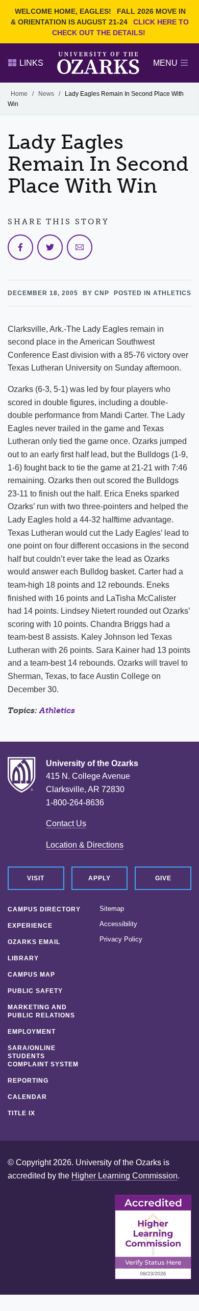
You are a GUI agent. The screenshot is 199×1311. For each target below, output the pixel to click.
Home (19, 93)
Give (163, 878)
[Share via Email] (79, 247)
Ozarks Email (34, 942)
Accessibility (118, 924)
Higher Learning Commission (124, 1175)
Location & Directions (84, 845)
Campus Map (31, 974)
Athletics (57, 710)
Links (31, 63)
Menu (165, 63)
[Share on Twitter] (50, 247)
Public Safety (35, 990)
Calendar (27, 1096)
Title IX (21, 1113)
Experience (30, 925)
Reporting (28, 1080)
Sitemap (112, 908)
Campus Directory (44, 909)
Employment (32, 1031)
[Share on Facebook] (20, 247)
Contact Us (66, 823)
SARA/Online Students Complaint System (43, 1056)
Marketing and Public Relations (41, 1011)
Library (23, 958)
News (46, 93)
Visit (35, 878)
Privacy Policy (121, 939)
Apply (99, 878)
